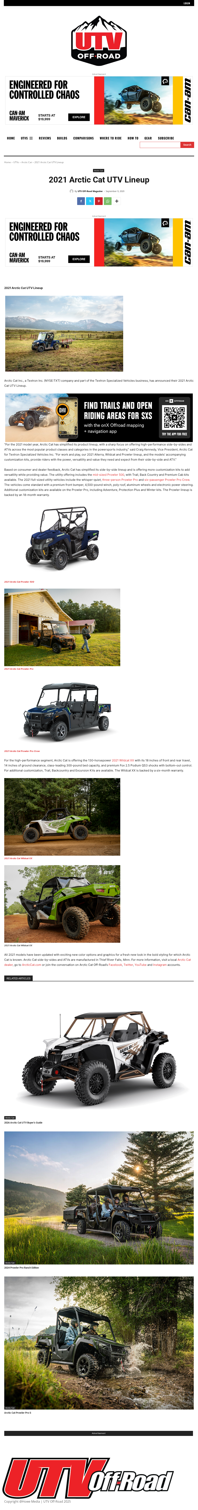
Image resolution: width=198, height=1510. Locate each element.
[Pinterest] (99, 201)
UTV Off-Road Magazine (90, 191)
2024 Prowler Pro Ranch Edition (21, 1267)
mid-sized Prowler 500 (108, 475)
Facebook (115, 965)
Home (7, 162)
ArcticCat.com (31, 965)
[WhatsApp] (108, 201)
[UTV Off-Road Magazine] (72, 191)
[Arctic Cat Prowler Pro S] (99, 1343)
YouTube (141, 965)
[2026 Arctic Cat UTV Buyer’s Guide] (99, 1052)
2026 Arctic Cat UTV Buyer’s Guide (23, 1122)
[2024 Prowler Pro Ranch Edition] (99, 1197)
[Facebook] (81, 201)
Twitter (128, 965)
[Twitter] (90, 201)
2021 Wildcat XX (123, 760)
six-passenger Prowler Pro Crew (166, 480)
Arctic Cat (26, 162)
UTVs (16, 162)
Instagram (160, 965)
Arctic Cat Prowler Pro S (17, 1412)
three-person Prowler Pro (120, 480)
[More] (117, 201)
